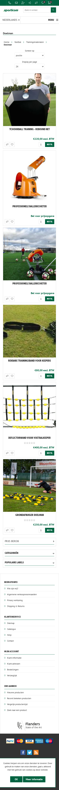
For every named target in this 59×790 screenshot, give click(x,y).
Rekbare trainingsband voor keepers (29, 360)
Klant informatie (14, 657)
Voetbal (17, 42)
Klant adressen (13, 663)
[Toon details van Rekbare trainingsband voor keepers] (29, 331)
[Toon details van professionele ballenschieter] (29, 177)
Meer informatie (34, 779)
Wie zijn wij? (12, 588)
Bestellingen (13, 669)
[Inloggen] (29, 3)
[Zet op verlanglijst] (12, 144)
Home (6, 42)
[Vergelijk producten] (36, 3)
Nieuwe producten (15, 692)
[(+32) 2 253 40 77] (9, 3)
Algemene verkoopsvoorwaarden (22, 594)
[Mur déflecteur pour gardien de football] (29, 408)
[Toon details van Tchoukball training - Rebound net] (29, 99)
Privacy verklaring (15, 600)
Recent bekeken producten (19, 698)
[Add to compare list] (7, 144)
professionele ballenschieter (29, 206)
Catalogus (11, 629)
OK (16, 779)
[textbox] (37, 10)
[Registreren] (23, 3)
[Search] (53, 10)
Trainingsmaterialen (35, 42)
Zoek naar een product (17, 710)
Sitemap (10, 623)
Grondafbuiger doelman (29, 514)
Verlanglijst (12, 675)
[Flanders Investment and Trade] (29, 730)
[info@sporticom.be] (16, 3)
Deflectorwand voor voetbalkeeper (29, 437)
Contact (10, 640)
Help (9, 635)
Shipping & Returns (15, 606)
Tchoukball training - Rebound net (29, 129)
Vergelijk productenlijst (17, 704)
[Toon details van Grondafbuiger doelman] (29, 485)
